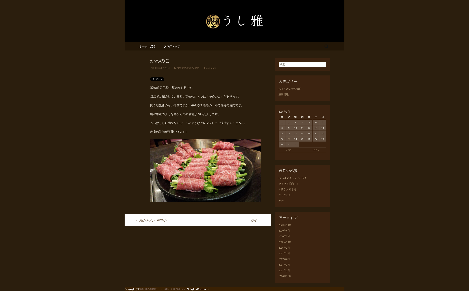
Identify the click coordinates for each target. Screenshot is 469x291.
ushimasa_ (212, 68)
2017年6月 (284, 259)
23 (288, 139)
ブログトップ (172, 46)
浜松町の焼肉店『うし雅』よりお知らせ (162, 289)
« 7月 (288, 150)
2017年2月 (284, 270)
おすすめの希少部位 (188, 68)
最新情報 (283, 94)
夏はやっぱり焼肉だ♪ (151, 220)
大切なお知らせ (287, 189)
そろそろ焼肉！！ (288, 183)
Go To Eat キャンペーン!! (292, 178)
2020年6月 (284, 230)
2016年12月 (284, 276)
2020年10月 (284, 225)
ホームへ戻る (147, 46)
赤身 (255, 220)
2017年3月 (284, 264)
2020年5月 (284, 236)
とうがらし (284, 195)
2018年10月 (284, 242)
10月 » (316, 150)
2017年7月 (284, 253)
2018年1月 (284, 247)
